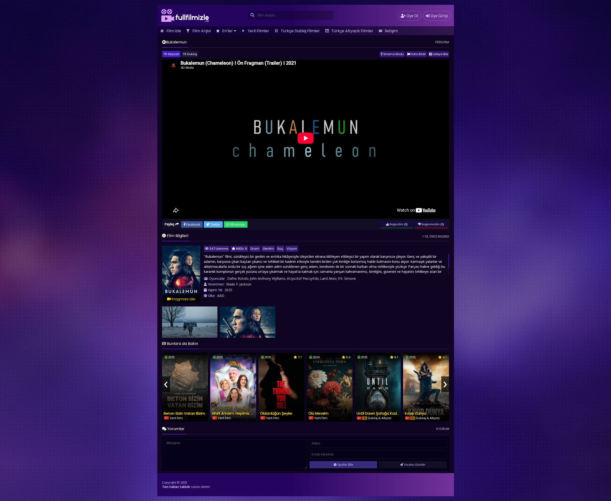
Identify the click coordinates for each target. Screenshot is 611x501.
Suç (280, 248)
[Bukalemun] (190, 322)
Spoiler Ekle (345, 465)
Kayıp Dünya (415, 413)
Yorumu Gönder (415, 465)
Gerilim (268, 248)
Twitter (214, 224)
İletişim (391, 31)
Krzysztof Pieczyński (303, 278)
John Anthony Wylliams (267, 278)
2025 (228, 290)
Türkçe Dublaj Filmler (300, 31)
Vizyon (292, 248)
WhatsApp (237, 224)
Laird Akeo (328, 278)
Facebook (192, 224)
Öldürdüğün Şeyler (276, 413)
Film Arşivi (201, 31)
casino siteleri (200, 487)
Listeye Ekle (440, 54)
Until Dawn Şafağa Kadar (378, 413)
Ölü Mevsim (318, 413)
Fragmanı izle (183, 298)
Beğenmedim (430, 224)
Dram (255, 248)
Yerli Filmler (258, 31)
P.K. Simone (347, 278)
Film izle (173, 31)
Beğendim (396, 224)
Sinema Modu (393, 54)
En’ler (227, 31)
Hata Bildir (418, 54)
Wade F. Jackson (238, 284)
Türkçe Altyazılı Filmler (352, 31)
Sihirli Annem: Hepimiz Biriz (234, 413)
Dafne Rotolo (237, 278)
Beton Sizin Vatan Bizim (184, 413)
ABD (220, 295)
